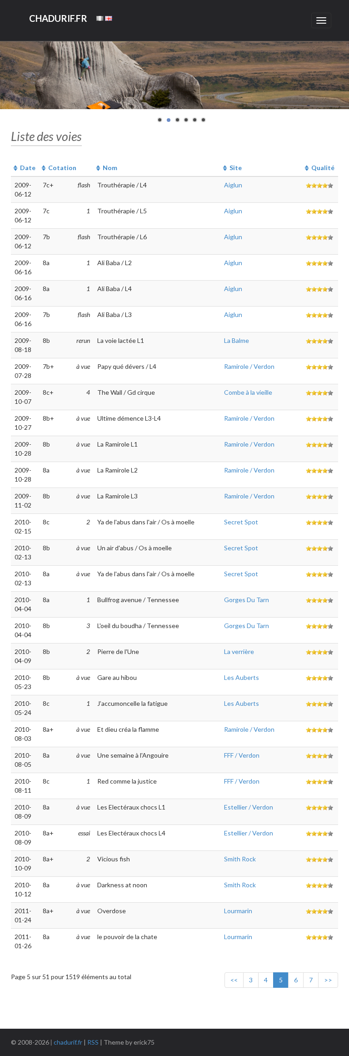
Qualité (322, 167)
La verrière (239, 651)
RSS (93, 1042)
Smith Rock (240, 859)
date (27, 167)
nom (110, 167)
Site (235, 167)
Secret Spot (241, 522)
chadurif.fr (68, 1042)
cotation (62, 167)
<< (234, 980)
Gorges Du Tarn (246, 599)
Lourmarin (238, 911)
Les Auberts (241, 677)
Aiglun (233, 185)
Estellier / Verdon (248, 807)
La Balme (236, 340)
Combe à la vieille (248, 392)
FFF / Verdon (241, 755)
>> (328, 980)
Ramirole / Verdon (249, 366)
